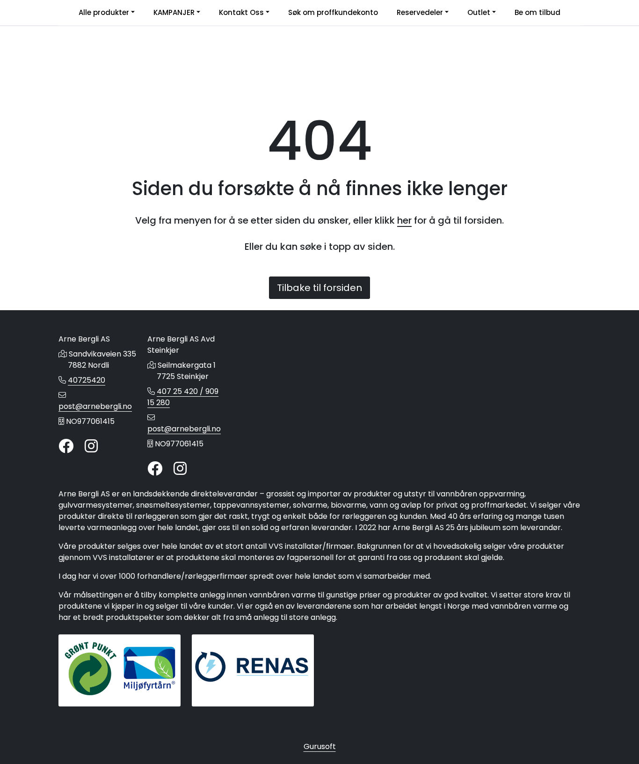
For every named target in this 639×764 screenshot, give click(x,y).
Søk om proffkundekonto (333, 12)
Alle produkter (104, 12)
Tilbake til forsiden (319, 287)
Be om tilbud (537, 12)
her (404, 220)
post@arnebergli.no (95, 406)
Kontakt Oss (241, 12)
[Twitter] (65, 446)
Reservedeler (420, 12)
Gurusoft (320, 746)
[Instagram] (91, 446)
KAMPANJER (174, 12)
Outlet (478, 12)
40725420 (86, 380)
